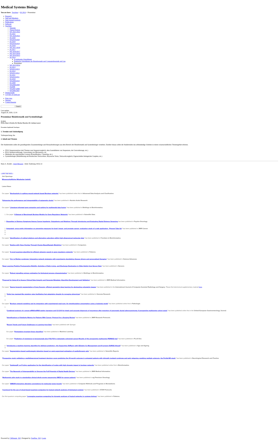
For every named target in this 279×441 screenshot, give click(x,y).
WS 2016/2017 (15, 51)
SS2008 (12, 87)
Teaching (15, 12)
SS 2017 (12, 49)
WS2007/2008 (15, 89)
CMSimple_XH (15, 438)
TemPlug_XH (36, 438)
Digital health (9, 93)
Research (8, 16)
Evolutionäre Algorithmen (23, 59)
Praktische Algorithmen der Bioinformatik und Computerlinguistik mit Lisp (39, 61)
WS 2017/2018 (15, 47)
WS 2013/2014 (15, 65)
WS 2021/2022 (15, 32)
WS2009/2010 (15, 81)
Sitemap (8, 100)
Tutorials (13, 28)
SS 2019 (12, 42)
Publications (9, 22)
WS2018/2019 (15, 44)
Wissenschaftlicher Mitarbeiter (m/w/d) (16, 179)
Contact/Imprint (10, 102)
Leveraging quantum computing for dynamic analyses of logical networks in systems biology (62, 396)
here (200, 287)
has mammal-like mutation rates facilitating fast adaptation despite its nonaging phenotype (43, 294)
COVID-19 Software (12, 95)
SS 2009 (12, 83)
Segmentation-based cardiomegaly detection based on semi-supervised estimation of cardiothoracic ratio (49, 351)
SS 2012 (12, 71)
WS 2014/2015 (15, 55)
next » (11, 173)
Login (44, 438)
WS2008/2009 (15, 85)
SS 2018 (12, 46)
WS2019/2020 (15, 40)
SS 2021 (12, 34)
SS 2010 (12, 79)
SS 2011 (12, 75)
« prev (3, 173)
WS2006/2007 (15, 91)
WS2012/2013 (15, 69)
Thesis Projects (15, 30)
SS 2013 (12, 67)
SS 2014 (23, 12)
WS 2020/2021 (15, 36)
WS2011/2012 (15, 73)
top (7, 173)
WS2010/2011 (15, 77)
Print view (8, 98)
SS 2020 (12, 38)
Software (8, 24)
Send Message (18, 164)
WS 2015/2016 (15, 53)
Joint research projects (12, 20)
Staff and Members (11, 18)
